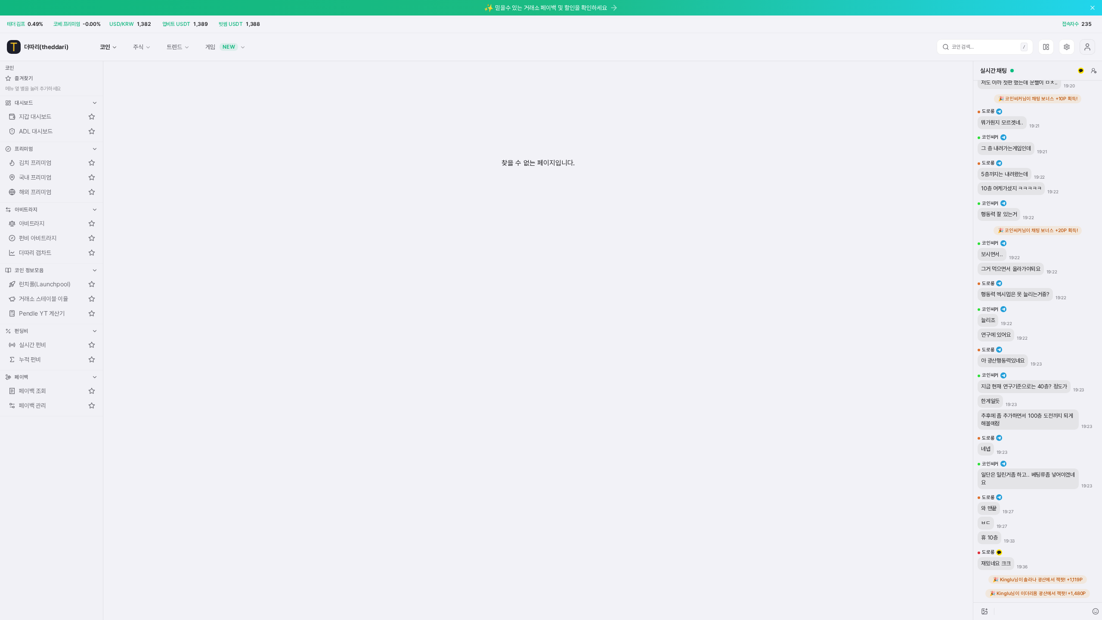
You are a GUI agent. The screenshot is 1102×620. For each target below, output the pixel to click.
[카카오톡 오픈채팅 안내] (1081, 70)
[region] (1037, 341)
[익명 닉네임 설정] (1094, 70)
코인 (105, 46)
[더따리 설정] (1066, 47)
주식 (138, 46)
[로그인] (1087, 47)
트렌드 (174, 46)
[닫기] (1093, 8)
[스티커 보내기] (1096, 611)
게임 (220, 46)
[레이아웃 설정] (1046, 47)
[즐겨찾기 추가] (92, 117)
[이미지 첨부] (984, 611)
